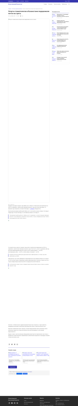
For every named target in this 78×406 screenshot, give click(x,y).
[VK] (17, 403)
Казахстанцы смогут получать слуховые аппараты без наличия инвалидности (62, 40)
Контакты (26, 403)
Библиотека (64, 4)
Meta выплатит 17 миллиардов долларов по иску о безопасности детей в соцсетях (63, 15)
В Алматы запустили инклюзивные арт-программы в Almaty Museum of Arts (63, 21)
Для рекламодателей (28, 402)
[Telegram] (15, 344)
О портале (50, 4)
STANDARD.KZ (10, 1)
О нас (25, 400)
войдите (30, 371)
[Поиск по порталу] (69, 4)
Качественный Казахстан (15, 4)
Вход (66, 1)
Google (25, 373)
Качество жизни (57, 4)
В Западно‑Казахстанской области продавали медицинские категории (62, 58)
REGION (17, 1)
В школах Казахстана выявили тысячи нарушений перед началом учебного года (62, 27)
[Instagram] (15, 403)
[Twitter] (12, 344)
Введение (42, 400)
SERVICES (26, 1)
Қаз (68, 1)
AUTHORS (22, 1)
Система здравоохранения (17, 8)
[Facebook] (9, 344)
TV (14, 1)
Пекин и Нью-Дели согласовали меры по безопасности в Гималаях (63, 52)
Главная (45, 4)
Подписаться (12, 367)
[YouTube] (12, 403)
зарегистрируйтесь (23, 371)
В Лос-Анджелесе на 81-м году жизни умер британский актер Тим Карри (62, 33)
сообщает (32, 208)
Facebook (19, 373)
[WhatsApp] (17, 344)
